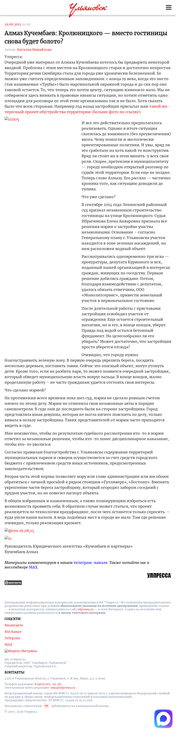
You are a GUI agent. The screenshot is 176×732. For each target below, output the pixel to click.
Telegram (12, 638)
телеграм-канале (90, 562)
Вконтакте (14, 625)
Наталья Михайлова (34, 50)
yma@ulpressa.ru (63, 687)
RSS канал (13, 632)
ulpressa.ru (86, 609)
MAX (33, 567)
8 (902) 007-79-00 (47, 684)
